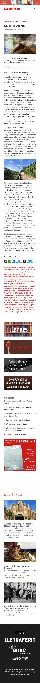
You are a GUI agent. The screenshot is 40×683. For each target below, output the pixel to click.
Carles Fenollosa (10, 30)
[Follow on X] (20, 632)
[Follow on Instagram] (23, 632)
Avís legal (33, 672)
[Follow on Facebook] (16, 632)
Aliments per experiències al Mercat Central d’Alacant (18, 525)
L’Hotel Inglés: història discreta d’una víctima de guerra (20, 607)
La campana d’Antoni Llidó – (16, 407)
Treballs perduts (20, 22)
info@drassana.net (22, 672)
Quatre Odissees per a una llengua (17, 567)
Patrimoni (8, 22)
